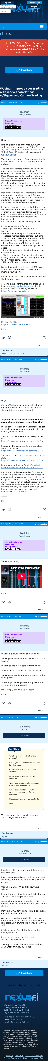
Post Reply (18, 69)
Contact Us (19, 1056)
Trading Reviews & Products (15, 1007)
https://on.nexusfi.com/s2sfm (15, 324)
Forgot (34, 7)
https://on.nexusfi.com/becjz (15, 291)
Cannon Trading (9, 154)
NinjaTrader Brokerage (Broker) (17, 1012)
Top (41, 1058)
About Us (9, 1056)
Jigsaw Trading (8, 149)
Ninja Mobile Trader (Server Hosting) (19, 1017)
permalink (42, 103)
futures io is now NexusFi (14, 1005)
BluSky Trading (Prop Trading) (16, 1010)
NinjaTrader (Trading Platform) (16, 1022)
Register (7, 3)
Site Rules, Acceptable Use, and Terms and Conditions (23, 1057)
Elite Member (25, 735)
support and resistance (20, 286)
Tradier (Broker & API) (13, 1019)
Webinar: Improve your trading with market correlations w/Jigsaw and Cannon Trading (21, 92)
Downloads (33, 1058)
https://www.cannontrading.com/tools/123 (22, 441)
